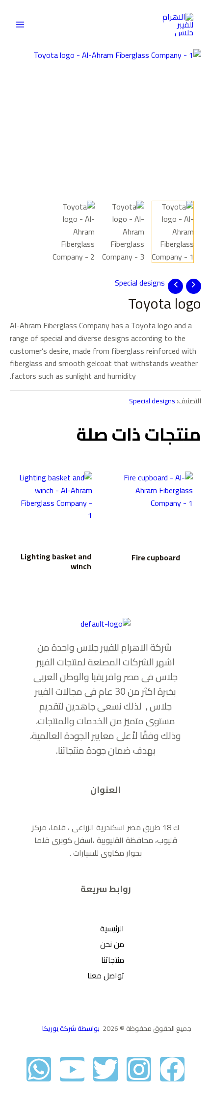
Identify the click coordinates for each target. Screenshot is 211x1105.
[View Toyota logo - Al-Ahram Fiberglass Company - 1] (173, 232)
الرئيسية (112, 928)
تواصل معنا (105, 975)
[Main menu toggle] (20, 24)
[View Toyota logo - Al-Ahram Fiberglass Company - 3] (123, 232)
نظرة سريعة (156, 536)
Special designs (140, 282)
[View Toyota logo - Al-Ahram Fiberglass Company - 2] (73, 232)
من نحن (112, 944)
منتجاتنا (112, 959)
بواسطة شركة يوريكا (71, 1028)
